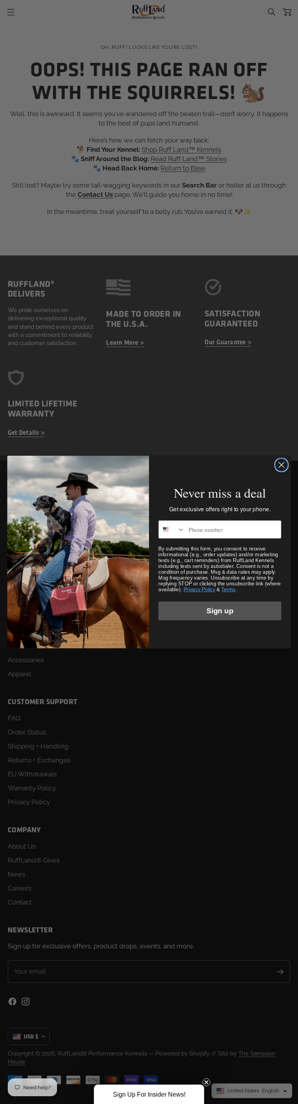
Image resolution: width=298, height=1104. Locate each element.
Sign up (219, 611)
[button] (149, 1094)
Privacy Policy (199, 589)
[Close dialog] (281, 464)
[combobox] (172, 529)
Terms (228, 589)
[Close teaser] (206, 1082)
